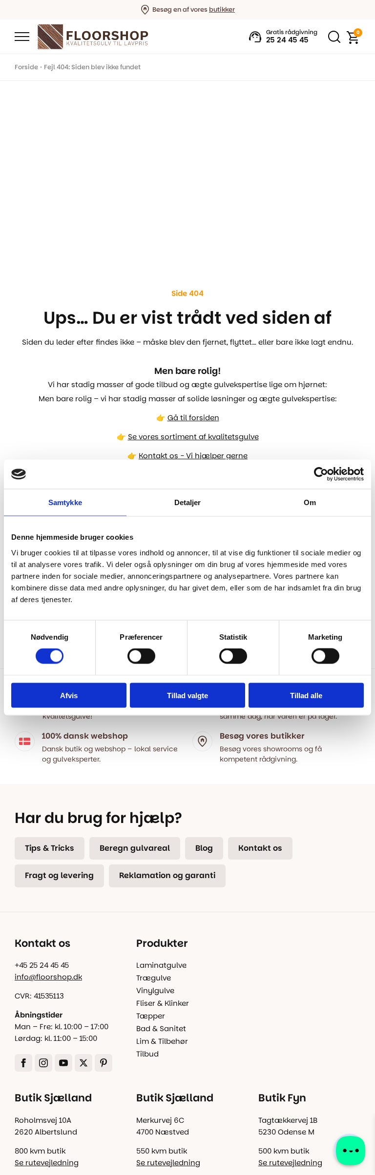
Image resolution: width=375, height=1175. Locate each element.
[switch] (141, 656)
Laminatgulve (161, 965)
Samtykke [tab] (65, 502)
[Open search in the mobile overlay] (332, 36)
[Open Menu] (22, 36)
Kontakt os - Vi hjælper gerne (193, 455)
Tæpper (150, 1015)
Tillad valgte (187, 695)
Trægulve (153, 977)
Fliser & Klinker (162, 1003)
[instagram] (43, 1063)
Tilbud (147, 1053)
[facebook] (23, 1063)
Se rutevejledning (47, 1162)
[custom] (103, 1063)
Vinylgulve (155, 990)
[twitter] (83, 1063)
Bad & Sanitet (161, 1028)
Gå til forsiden (193, 417)
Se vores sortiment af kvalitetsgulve (193, 436)
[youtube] (63, 1063)
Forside (26, 67)
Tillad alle (306, 695)
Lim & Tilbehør (162, 1041)
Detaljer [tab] (187, 502)
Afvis (69, 695)
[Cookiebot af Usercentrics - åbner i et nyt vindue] (321, 474)
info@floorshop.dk (48, 976)
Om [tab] (310, 502)
